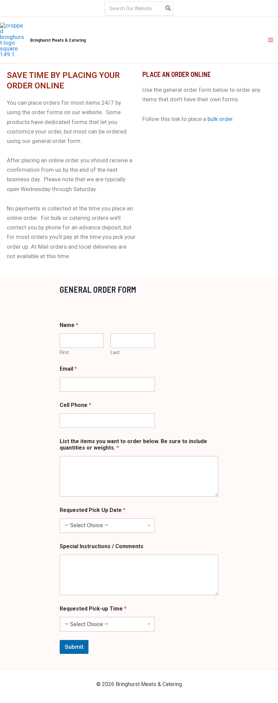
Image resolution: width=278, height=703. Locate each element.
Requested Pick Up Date (92, 510)
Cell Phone (75, 405)
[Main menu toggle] (270, 40)
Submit (74, 646)
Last (115, 352)
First (64, 352)
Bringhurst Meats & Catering (58, 40)
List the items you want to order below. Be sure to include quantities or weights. (133, 444)
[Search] (168, 8)
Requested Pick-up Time (93, 608)
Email (68, 369)
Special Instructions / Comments (101, 546)
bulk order (220, 119)
